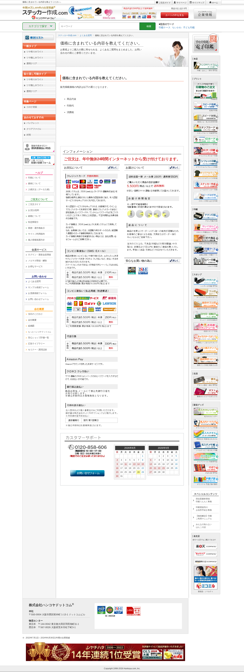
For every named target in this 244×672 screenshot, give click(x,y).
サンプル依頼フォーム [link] (38, 287)
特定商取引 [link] (33, 222)
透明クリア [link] (32, 63)
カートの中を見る (174, 15)
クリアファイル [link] (34, 129)
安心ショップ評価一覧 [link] (38, 337)
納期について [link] (34, 216)
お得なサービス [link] (35, 266)
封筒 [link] (29, 135)
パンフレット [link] (33, 123)
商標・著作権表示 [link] (36, 228)
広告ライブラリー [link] (36, 343)
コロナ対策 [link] (32, 107)
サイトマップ (198, 2)
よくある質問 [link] (34, 281)
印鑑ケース (164, 27)
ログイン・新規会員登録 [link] (39, 254)
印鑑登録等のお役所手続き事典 (204, 508)
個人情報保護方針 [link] (36, 240)
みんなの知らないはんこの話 (204, 525)
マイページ (181, 2)
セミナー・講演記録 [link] (37, 349)
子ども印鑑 (189, 27)
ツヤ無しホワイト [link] (35, 57)
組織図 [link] (31, 326)
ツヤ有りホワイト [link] (35, 51)
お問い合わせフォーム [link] (38, 299)
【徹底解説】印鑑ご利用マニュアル (204, 517)
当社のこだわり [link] (35, 314)
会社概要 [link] (32, 320)
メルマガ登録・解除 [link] (37, 260)
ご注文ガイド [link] (34, 204)
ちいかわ (176, 27)
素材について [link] (34, 183)
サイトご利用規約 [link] (36, 234)
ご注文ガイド (165, 2)
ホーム (215, 2)
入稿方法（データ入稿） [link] (39, 189)
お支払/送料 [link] (33, 210)
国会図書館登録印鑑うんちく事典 (204, 500)
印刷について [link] (34, 177)
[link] (39, 46)
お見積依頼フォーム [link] (37, 293)
